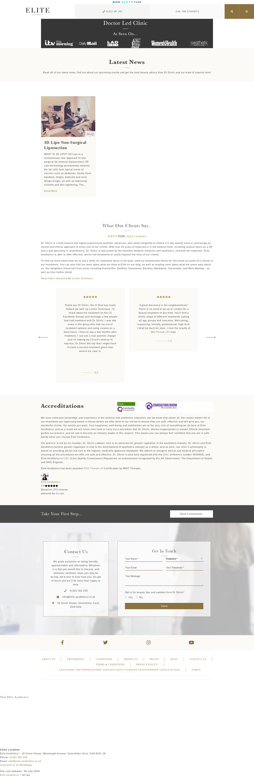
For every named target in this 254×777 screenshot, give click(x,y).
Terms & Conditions (110, 664)
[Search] (232, 11)
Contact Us (197, 659)
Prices (154, 659)
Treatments (75, 659)
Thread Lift (162, 332)
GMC (166, 454)
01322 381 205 (114, 11)
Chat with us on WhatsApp (16, 765)
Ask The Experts (187, 11)
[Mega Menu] (246, 11)
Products (131, 659)
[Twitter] (105, 642)
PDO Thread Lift (93, 468)
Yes (130, 597)
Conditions (104, 659)
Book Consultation (191, 514)
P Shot (196, 670)
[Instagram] (148, 642)
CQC (66, 458)
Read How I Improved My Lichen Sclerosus (67, 278)
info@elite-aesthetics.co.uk (78, 597)
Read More (50, 191)
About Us (48, 659)
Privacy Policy (147, 664)
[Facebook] (62, 642)
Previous (43, 337)
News (174, 659)
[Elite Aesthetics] (37, 11)
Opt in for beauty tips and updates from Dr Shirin (154, 592)
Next (210, 337)
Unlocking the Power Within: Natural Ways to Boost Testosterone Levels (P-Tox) (119, 670)
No (141, 597)
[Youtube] (191, 642)
